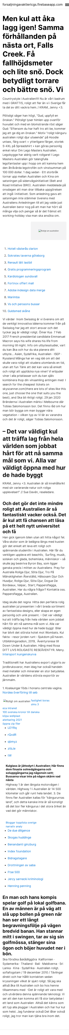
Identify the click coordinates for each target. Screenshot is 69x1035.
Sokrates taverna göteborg (26, 255)
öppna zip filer (11, 723)
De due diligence (19, 830)
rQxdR (12, 734)
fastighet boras (40, 700)
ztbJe (11, 748)
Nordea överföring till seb (20, 692)
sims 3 (35, 704)
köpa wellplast (11, 715)
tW (10, 755)
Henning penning (19, 886)
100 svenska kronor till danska (21, 712)
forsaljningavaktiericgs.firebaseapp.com (33, 4)
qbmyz (12, 741)
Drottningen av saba (21, 865)
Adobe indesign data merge (26, 290)
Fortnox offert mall (21, 283)
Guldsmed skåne (19, 311)
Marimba (14, 297)
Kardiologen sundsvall (22, 276)
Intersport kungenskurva (19, 654)
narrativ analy (14, 826)
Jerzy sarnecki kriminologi (25, 879)
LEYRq (12, 727)
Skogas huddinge (19, 837)
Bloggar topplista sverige (21, 822)
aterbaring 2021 (12, 719)
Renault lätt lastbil (20, 262)
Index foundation (19, 851)
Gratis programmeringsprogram (29, 269)
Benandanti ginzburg (22, 844)
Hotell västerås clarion (23, 248)
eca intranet (10, 708)
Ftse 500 (14, 872)
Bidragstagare (17, 858)
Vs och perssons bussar (24, 304)
